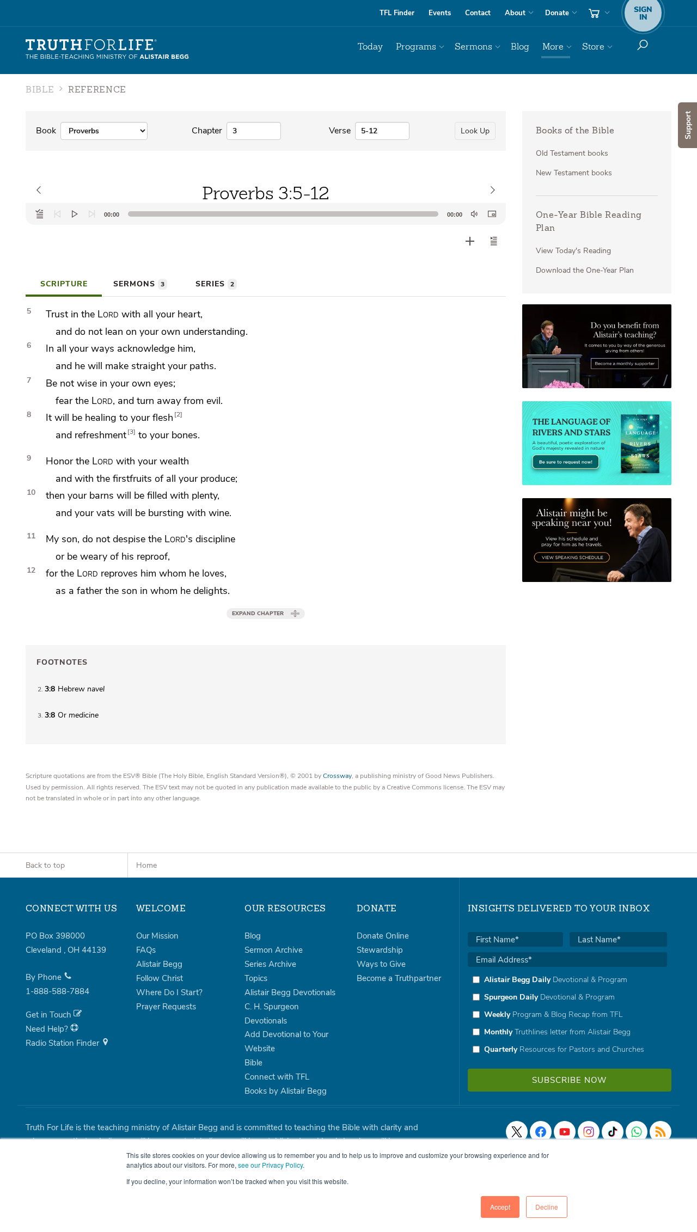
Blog (520, 46)
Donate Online (383, 935)
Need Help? (48, 1028)
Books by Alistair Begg (285, 1091)
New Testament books (574, 173)
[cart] (598, 13)
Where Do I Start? (169, 992)
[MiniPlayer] (491, 214)
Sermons (473, 46)
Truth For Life (107, 50)
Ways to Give (381, 964)
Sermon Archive (273, 950)
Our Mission (157, 935)
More (553, 46)
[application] (266, 214)
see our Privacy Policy (270, 1164)
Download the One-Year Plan (585, 270)
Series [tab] (214, 284)
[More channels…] (660, 1132)
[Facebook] (541, 1132)
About (515, 13)
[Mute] (474, 214)
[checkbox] (567, 1014)
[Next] (92, 214)
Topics (255, 978)
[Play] (74, 214)
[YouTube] (565, 1132)
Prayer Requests (166, 1006)
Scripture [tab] (64, 284)
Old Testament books (572, 153)
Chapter (207, 131)
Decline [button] (546, 1206)
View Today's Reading (573, 251)
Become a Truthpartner (399, 978)
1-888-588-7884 (57, 991)
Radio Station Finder (63, 1043)
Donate (557, 13)
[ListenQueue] (39, 214)
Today (370, 46)
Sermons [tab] (138, 284)
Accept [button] (500, 1206)
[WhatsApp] (636, 1132)
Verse (340, 131)
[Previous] (57, 214)
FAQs (146, 950)
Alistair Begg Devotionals (289, 992)
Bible (253, 1062)
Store (593, 46)
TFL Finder (397, 13)
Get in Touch (50, 1014)
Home (146, 865)
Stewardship (380, 950)
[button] (494, 241)
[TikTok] (612, 1132)
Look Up (475, 131)
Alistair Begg (159, 964)
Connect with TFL (276, 1076)
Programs (416, 46)
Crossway (337, 775)
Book (46, 131)
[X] (517, 1132)
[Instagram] (589, 1132)
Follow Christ (159, 978)
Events (440, 13)
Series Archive (270, 964)
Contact (478, 13)
